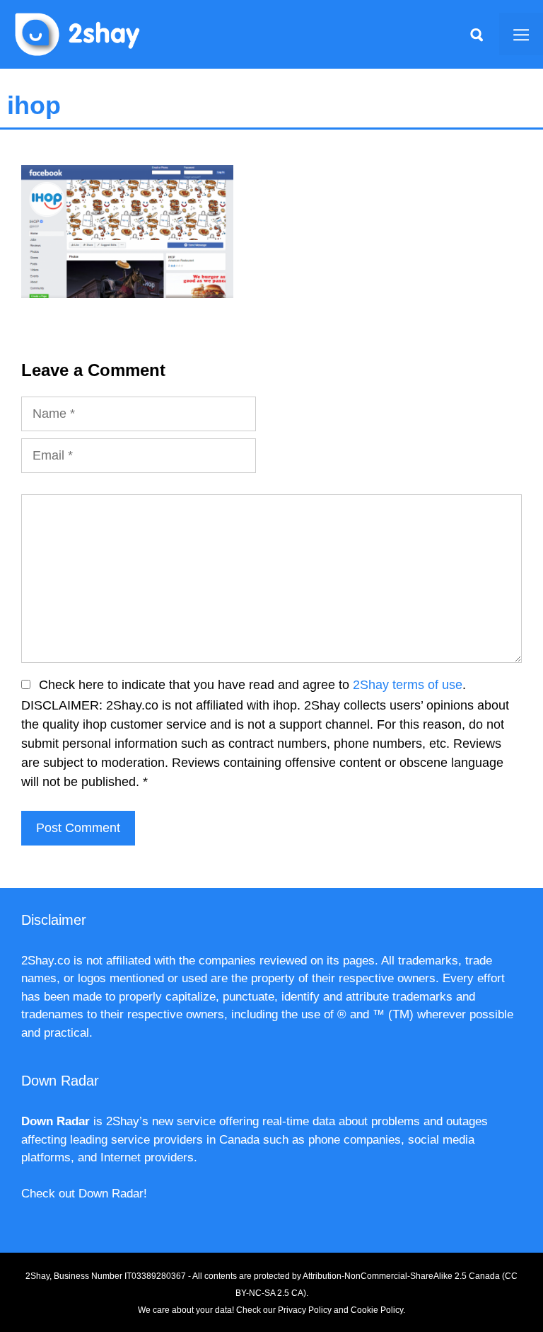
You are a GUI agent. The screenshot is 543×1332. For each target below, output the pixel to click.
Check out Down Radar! (84, 1193)
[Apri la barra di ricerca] (476, 34)
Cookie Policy (377, 1310)
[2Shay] (77, 33)
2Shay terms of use (407, 685)
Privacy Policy (305, 1310)
